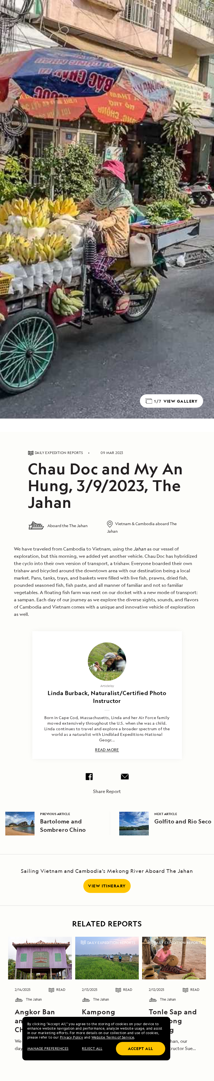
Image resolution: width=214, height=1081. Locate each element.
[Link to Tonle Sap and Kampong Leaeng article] (174, 958)
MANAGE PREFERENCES (48, 1048)
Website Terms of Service (112, 1037)
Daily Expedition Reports (44, 942)
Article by (107, 686)
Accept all (140, 1048)
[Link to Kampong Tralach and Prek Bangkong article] (107, 958)
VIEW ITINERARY (107, 885)
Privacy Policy (71, 1037)
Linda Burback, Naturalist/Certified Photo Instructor (107, 697)
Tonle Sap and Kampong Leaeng (173, 1020)
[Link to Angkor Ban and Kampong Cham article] (40, 958)
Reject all (92, 1048)
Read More (107, 750)
